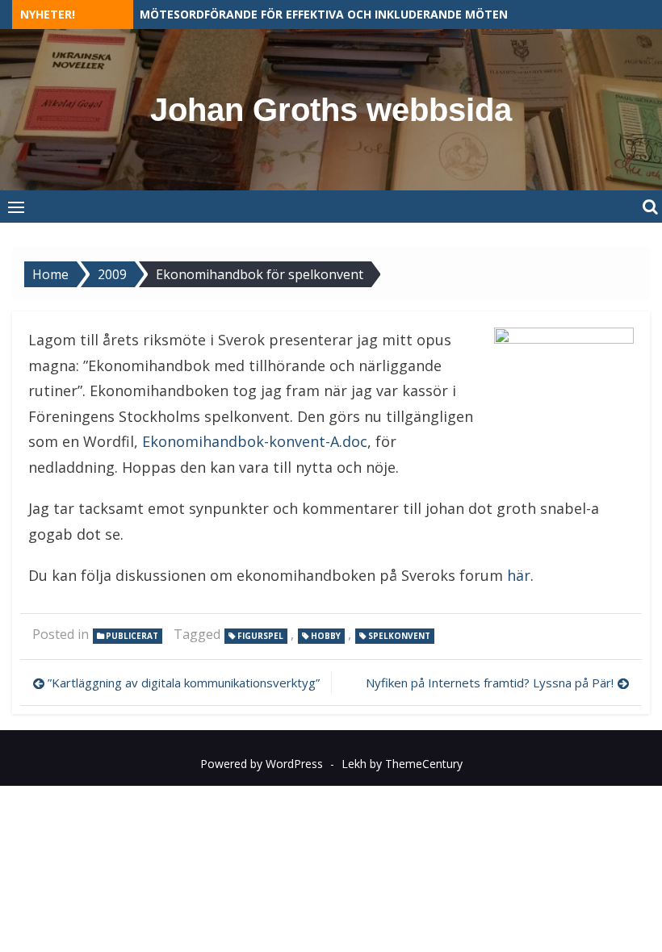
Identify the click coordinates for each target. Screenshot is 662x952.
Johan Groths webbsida (331, 109)
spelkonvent (399, 635)
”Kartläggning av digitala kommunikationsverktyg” (184, 682)
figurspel (260, 635)
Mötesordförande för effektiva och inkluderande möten (324, 14)
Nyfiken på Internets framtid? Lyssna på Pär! (490, 682)
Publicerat (132, 635)
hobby (326, 635)
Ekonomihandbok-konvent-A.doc (254, 441)
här (518, 575)
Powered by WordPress (261, 763)
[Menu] (16, 206)
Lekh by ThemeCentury (402, 763)
